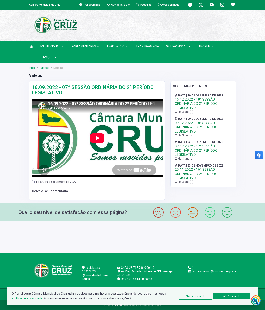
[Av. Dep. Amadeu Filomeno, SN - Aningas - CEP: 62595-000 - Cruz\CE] (132, 236)
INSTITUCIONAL (50, 46)
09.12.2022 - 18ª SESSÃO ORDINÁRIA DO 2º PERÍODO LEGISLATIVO (196, 127)
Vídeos (44, 67)
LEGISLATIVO (115, 46)
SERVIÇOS (46, 57)
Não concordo (195, 296)
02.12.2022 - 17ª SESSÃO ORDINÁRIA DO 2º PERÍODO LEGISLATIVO (196, 150)
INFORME (205, 46)
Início (32, 67)
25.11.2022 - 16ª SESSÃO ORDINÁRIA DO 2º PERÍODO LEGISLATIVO (196, 173)
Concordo (233, 296)
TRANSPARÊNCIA (147, 46)
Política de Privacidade (27, 298)
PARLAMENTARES (84, 46)
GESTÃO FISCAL (176, 46)
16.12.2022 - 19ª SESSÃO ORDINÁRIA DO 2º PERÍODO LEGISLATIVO (196, 103)
